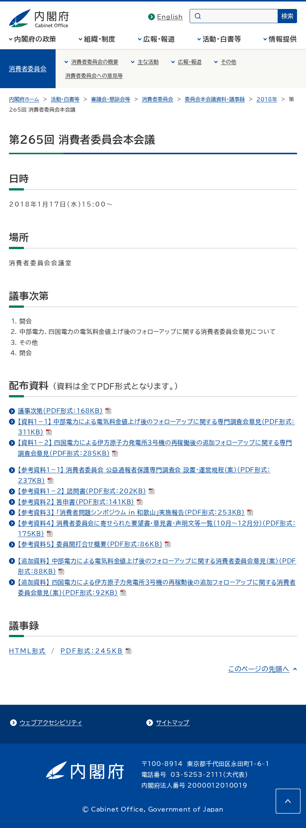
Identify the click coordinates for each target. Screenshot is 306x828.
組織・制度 (100, 38)
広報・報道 (159, 38)
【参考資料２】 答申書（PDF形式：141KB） (76, 502)
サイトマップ (173, 723)
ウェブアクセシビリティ (51, 723)
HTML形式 (27, 651)
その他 (228, 62)
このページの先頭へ (259, 669)
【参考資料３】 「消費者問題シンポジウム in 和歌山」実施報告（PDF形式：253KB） (131, 512)
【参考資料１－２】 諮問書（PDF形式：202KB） (82, 491)
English (170, 17)
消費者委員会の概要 (94, 62)
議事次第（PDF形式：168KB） (60, 411)
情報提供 (283, 38)
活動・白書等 (222, 38)
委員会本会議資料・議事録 (215, 99)
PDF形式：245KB (91, 651)
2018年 (266, 99)
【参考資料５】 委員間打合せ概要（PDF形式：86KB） (90, 544)
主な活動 (148, 62)
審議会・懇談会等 (110, 99)
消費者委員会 (28, 69)
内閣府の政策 (35, 38)
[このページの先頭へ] (288, 801)
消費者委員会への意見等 (94, 75)
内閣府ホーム (24, 99)
